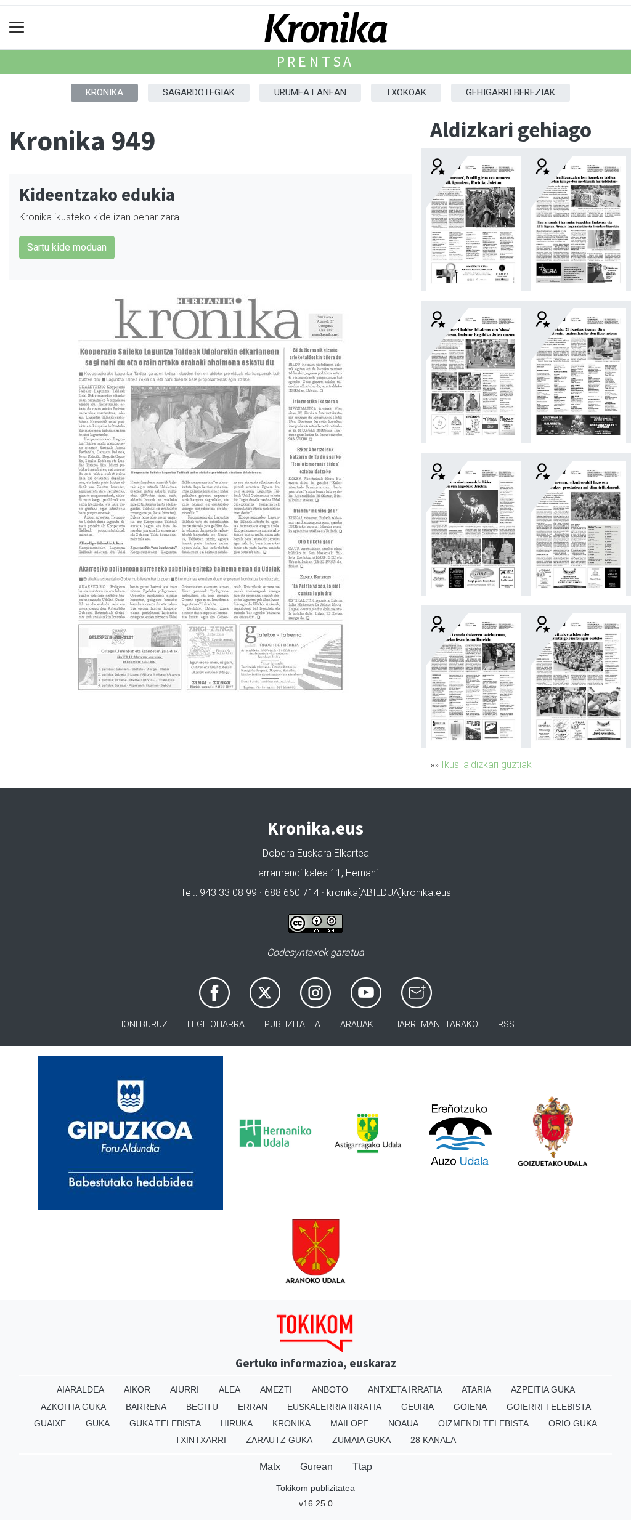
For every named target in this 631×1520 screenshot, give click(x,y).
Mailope (349, 1423)
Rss (506, 1024)
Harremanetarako (435, 1024)
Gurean (316, 1466)
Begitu (202, 1407)
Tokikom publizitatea (315, 1488)
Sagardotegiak (199, 92)
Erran (252, 1407)
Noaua (403, 1423)
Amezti (276, 1389)
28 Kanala (433, 1440)
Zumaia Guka (361, 1440)
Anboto (330, 1389)
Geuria (417, 1407)
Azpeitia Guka (543, 1389)
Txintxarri (200, 1440)
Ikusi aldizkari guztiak (486, 764)
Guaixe (50, 1423)
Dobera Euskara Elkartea (316, 853)
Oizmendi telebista (483, 1423)
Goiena (470, 1407)
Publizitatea (292, 1024)
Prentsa (316, 61)
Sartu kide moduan (67, 247)
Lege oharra (216, 1024)
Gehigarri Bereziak (510, 92)
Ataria (476, 1389)
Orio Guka (572, 1423)
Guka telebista (165, 1423)
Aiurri (184, 1389)
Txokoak (406, 92)
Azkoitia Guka (73, 1407)
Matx (269, 1466)
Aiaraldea (80, 1389)
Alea (229, 1389)
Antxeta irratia (405, 1389)
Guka (98, 1423)
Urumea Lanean (310, 92)
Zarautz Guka (279, 1440)
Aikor (137, 1389)
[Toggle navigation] (17, 27)
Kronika (104, 92)
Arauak (356, 1024)
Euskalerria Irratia (334, 1407)
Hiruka (237, 1423)
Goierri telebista (549, 1407)
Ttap (362, 1466)
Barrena (146, 1407)
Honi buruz (142, 1024)
